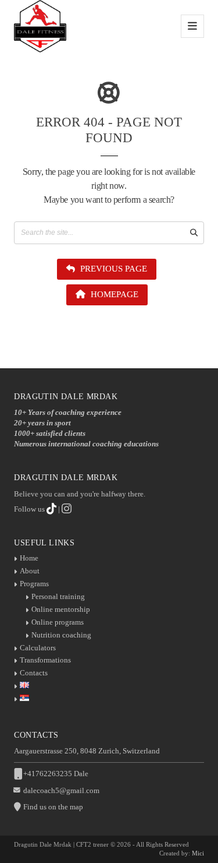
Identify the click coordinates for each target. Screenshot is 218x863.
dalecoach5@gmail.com (61, 790)
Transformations (45, 660)
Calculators (38, 647)
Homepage (113, 294)
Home (29, 558)
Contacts (34, 672)
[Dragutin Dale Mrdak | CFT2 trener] (40, 26)
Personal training (58, 596)
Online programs (57, 622)
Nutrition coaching (61, 634)
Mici (198, 853)
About (30, 570)
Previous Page (112, 268)
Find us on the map (53, 806)
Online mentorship (60, 609)
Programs (34, 583)
